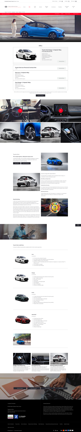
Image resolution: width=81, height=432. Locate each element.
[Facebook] (53, 430)
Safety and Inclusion (11, 427)
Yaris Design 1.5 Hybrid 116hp (23, 82)
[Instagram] (55, 430)
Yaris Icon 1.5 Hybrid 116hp (22, 72)
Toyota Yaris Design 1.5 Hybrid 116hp (51, 50)
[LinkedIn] (57, 430)
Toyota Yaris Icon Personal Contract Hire (25, 67)
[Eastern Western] (13, 6)
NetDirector (11, 430)
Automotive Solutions (18, 430)
